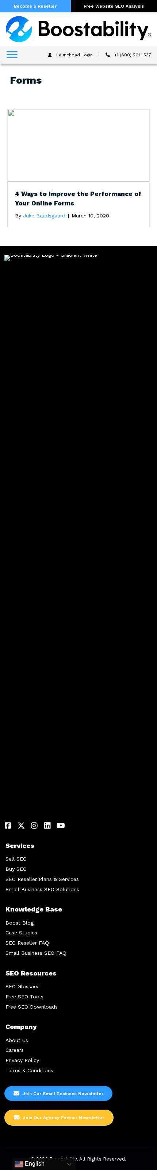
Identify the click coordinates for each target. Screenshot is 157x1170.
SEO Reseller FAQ (27, 943)
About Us (16, 1040)
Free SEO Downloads (31, 1007)
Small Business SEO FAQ (35, 953)
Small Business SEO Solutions (42, 889)
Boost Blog (19, 923)
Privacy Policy (22, 1060)
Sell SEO (16, 859)
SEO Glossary (21, 986)
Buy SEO (16, 869)
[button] (8, 825)
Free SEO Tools (24, 996)
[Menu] (12, 55)
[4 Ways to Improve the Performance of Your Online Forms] (78, 145)
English (34, 1164)
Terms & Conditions (29, 1070)
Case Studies (21, 932)
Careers (14, 1050)
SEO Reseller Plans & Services (42, 879)
